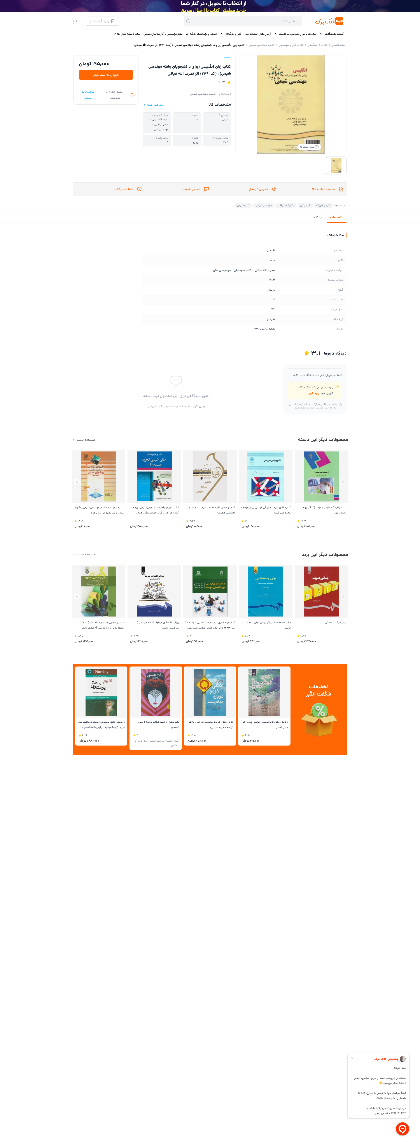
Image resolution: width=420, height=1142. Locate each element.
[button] (77, 481)
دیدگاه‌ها (317, 217)
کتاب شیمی (243, 205)
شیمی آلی (305, 205)
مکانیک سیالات (286, 205)
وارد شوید (313, 393)
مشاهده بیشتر (85, 440)
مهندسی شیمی (264, 205)
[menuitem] (332, 33)
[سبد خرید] (74, 21)
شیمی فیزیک (323, 205)
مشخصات (336, 217)
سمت (227, 57)
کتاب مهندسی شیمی (203, 94)
